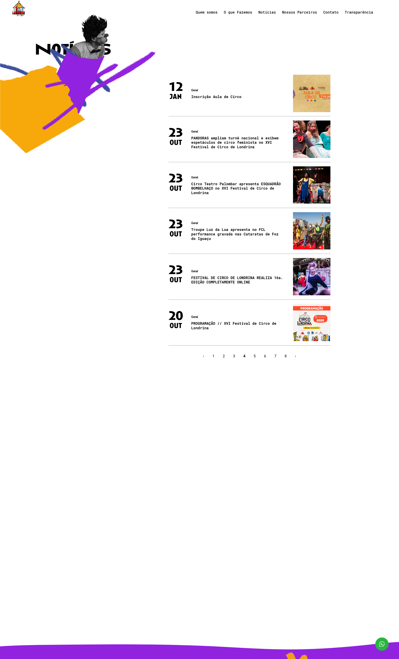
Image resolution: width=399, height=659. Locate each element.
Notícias (267, 12)
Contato (331, 12)
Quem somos (207, 12)
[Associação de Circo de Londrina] (18, 8)
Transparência (359, 12)
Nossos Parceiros (299, 12)
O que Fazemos (238, 12)
